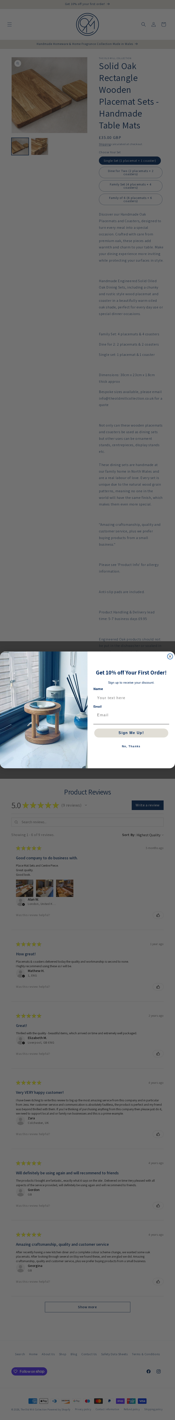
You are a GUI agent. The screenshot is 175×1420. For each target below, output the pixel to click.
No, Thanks (131, 746)
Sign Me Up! (131, 733)
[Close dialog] (170, 656)
